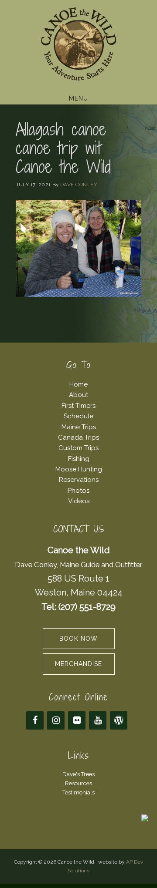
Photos (78, 490)
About (78, 395)
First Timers (78, 406)
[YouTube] (97, 720)
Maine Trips (78, 427)
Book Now (78, 638)
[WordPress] (118, 720)
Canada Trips (78, 437)
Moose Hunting (78, 469)
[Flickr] (76, 720)
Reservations (79, 480)
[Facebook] (35, 720)
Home (78, 384)
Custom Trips (78, 448)
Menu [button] (78, 98)
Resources (78, 783)
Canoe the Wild (78, 44)
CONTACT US (78, 529)
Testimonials (78, 792)
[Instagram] (56, 720)
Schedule (78, 416)
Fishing (78, 459)
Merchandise (78, 663)
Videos (78, 501)
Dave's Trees (78, 774)
